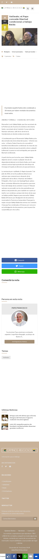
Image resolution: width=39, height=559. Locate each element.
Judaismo (5, 484)
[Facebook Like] (8, 556)
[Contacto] (11, 2)
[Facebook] (3, 2)
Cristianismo (7, 491)
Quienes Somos (10, 531)
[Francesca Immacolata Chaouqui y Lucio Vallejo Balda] (19, 37)
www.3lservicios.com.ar (19, 550)
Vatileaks (6, 357)
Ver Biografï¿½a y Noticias (19, 341)
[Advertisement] (19, 83)
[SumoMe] (36, 556)
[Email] (30, 556)
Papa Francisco (19, 308)
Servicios (21, 531)
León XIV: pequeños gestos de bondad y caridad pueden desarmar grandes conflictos (23, 426)
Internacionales (17, 52)
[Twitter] (7, 2)
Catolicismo (6, 481)
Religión (7, 52)
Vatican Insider (30, 52)
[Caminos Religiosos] (16, 8)
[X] (19, 556)
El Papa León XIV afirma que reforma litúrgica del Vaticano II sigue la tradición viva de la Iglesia (23, 417)
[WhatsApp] (25, 556)
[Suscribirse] (35, 518)
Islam (4, 488)
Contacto (31, 531)
